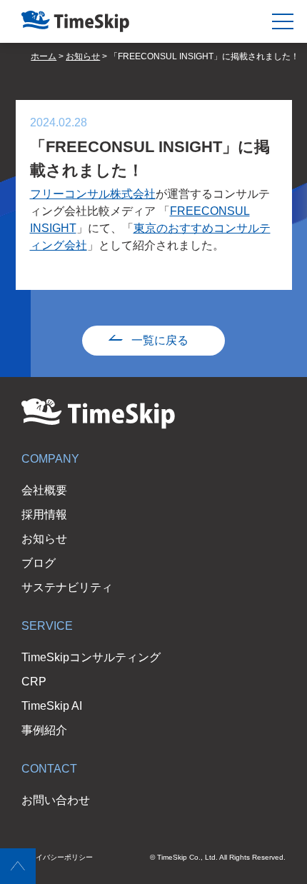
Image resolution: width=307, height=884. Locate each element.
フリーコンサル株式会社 (93, 194)
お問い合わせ (55, 800)
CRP (33, 681)
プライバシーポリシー (57, 857)
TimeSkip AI (51, 706)
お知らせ (44, 539)
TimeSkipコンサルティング (91, 657)
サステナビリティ (67, 587)
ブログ (38, 563)
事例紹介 (44, 730)
